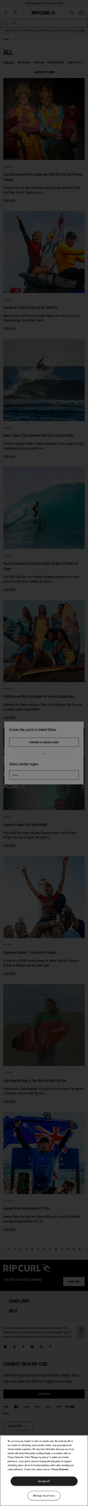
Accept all (44, 1481)
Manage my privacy (44, 1495)
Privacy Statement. (60, 1469)
